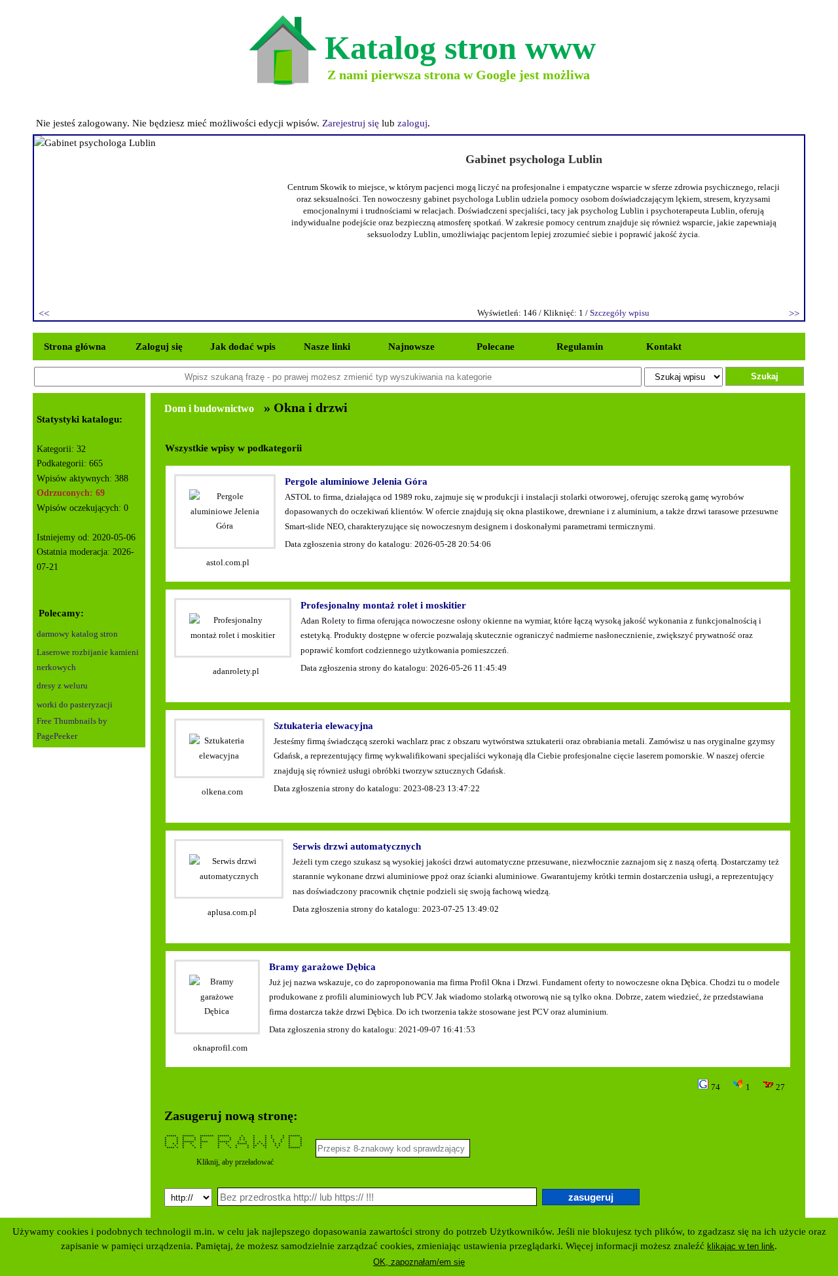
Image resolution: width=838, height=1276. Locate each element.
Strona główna (75, 346)
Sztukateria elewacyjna (323, 726)
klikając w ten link (740, 1246)
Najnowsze (411, 346)
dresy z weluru (62, 685)
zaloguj (412, 123)
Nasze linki (327, 346)
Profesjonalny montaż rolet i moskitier (383, 605)
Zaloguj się (159, 346)
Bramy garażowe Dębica (322, 967)
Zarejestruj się (350, 123)
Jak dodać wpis (243, 346)
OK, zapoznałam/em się (419, 1262)
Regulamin (579, 346)
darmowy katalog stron (77, 634)
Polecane (496, 346)
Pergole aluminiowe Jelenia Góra (356, 481)
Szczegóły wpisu (619, 313)
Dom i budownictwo (209, 408)
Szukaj (764, 376)
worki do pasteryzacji (75, 704)
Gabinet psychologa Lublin (533, 159)
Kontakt (664, 346)
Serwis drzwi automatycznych (357, 846)
